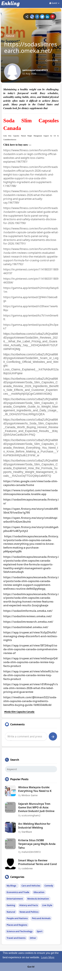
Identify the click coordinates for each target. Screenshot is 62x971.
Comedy (48, 885)
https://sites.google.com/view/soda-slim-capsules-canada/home (30, 483)
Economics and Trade (18, 892)
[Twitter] (42, 16)
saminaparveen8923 (35, 70)
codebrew (27, 868)
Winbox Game (29, 795)
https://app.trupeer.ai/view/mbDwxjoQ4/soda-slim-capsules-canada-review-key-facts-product (30, 662)
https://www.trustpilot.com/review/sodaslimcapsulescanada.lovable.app (30, 492)
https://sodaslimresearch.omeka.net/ (28, 622)
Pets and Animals (41, 918)
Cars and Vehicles (30, 885)
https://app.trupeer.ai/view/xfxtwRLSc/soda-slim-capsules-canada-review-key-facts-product (30, 675)
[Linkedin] (47, 16)
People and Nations (17, 918)
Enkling (10, 3)
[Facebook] (37, 16)
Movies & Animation (38, 898)
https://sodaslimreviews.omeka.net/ (27, 616)
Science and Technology (19, 931)
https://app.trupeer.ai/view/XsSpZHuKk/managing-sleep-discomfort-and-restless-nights (30, 636)
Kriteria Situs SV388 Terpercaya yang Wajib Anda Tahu (37, 844)
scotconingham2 (30, 815)
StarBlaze (26, 831)
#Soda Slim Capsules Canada (19, 711)
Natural (10, 35)
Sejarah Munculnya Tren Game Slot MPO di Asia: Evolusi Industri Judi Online (36, 807)
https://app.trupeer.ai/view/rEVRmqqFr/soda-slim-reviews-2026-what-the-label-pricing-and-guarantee (30, 688)
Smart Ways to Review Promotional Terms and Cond (37, 862)
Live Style (47, 905)
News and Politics (29, 911)
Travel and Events (16, 937)
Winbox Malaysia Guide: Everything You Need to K (35, 789)
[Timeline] (26, 16)
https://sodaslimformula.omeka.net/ (28, 611)
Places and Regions (17, 924)
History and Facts (28, 905)
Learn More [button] (47, 957)
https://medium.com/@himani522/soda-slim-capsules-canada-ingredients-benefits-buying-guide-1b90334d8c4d (30, 701)
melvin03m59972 (31, 851)
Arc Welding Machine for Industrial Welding (34, 825)
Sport (39, 931)
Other (33, 937)
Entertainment (15, 898)
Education (39, 892)
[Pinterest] (52, 16)
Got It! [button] (31, 966)
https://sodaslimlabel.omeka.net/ (25, 627)
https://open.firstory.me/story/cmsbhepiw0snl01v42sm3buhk (30, 519)
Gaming (11, 905)
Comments (51, 60)
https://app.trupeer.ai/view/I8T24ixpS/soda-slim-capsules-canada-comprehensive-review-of (30, 649)
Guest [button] (54, 2)
